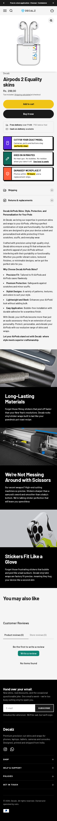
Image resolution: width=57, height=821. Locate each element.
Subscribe (44, 708)
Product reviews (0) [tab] (13, 635)
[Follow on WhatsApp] (12, 749)
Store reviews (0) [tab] (38, 635)
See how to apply (41, 161)
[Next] (53, 3)
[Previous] (3, 3)
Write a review (29, 653)
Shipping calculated (22, 94)
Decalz (6, 73)
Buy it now (28, 114)
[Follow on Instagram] (5, 749)
